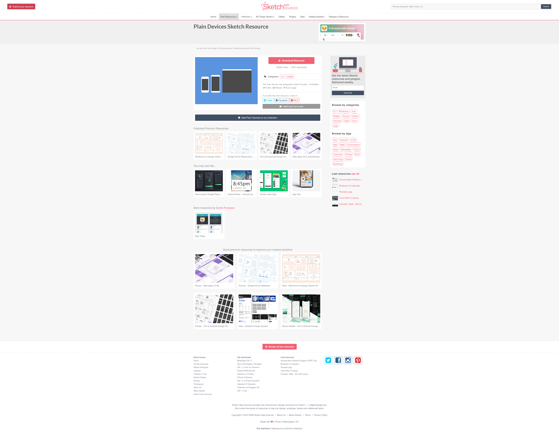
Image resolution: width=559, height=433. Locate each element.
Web (342, 144)
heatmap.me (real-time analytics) (286, 428)
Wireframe (344, 111)
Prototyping (198, 384)
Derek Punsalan (300, 84)
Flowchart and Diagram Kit (248, 387)
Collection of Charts (245, 374)
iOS (335, 139)
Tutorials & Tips (200, 374)
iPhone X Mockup (244, 377)
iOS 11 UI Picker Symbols (248, 380)
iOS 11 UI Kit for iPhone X (248, 367)
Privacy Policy (321, 414)
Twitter (268, 87)
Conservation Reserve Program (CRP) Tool (360, 179)
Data (302, 16)
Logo (335, 125)
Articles (197, 380)
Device (346, 115)
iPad (357, 154)
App (335, 144)
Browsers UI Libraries (349, 185)
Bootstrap (337, 163)
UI (334, 111)
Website (278, 87)
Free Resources (228, 16)
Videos (281, 16)
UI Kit (353, 139)
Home (213, 16)
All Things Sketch (264, 16)
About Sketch (199, 390)
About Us (197, 387)
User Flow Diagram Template (249, 363)
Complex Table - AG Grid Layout (354, 203)
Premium (246, 16)
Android (343, 139)
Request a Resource (339, 16)
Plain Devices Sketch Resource (231, 26)
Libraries (197, 370)
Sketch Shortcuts (201, 367)
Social (348, 158)
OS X (357, 149)
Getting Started (316, 16)
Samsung (337, 158)
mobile (290, 76)
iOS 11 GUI (242, 390)
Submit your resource (203, 394)
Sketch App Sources (264, 414)
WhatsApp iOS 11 (244, 360)
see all (355, 173)
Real (346, 120)
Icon (354, 111)
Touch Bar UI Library (349, 197)
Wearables (346, 149)
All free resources (201, 363)
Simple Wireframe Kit (246, 370)
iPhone (348, 154)
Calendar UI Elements (246, 384)
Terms (308, 414)
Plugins (292, 16)
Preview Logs (345, 191)
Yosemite (337, 154)
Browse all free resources (281, 346)
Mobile (336, 115)
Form (354, 120)
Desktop (337, 120)
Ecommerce (354, 144)
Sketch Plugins (200, 377)
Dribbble (315, 84)
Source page (291, 87)
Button (356, 115)
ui (282, 76)
